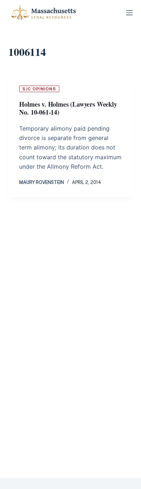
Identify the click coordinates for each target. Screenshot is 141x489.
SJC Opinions (39, 89)
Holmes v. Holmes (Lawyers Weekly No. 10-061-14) (68, 108)
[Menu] (129, 12)
